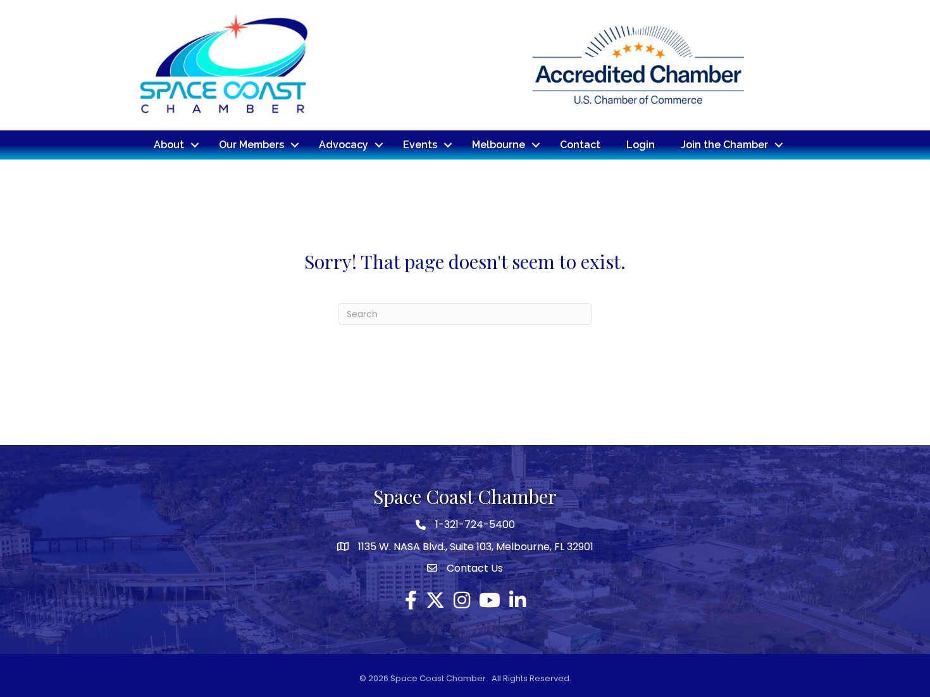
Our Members (251, 145)
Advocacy (343, 145)
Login (640, 145)
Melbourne (498, 145)
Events (420, 145)
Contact (580, 145)
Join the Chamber (724, 145)
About (169, 145)
